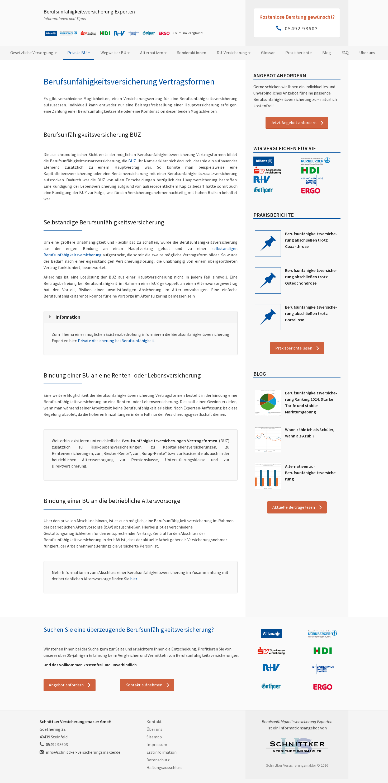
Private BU (77, 52)
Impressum (156, 744)
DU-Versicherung (232, 52)
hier (133, 578)
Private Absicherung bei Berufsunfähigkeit (116, 340)
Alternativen (152, 52)
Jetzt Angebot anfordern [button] (293, 122)
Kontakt (154, 721)
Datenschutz (158, 759)
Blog (326, 52)
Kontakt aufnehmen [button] (143, 684)
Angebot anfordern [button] (66, 684)
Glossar (268, 52)
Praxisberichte (298, 52)
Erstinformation (161, 752)
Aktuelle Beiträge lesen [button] (293, 507)
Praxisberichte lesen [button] (293, 348)
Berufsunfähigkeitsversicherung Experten (89, 11)
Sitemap (154, 736)
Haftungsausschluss (164, 767)
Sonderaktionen (191, 52)
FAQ (345, 52)
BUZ (132, 160)
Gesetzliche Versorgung (32, 52)
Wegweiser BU (114, 52)
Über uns (367, 52)
